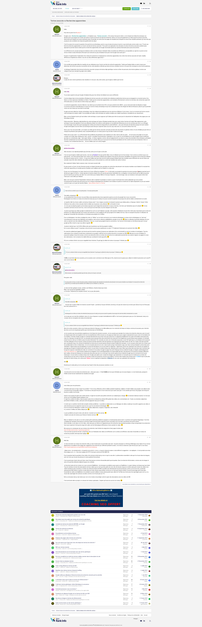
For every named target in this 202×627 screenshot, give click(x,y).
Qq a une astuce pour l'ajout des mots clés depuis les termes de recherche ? (75, 542)
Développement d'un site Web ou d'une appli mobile (78, 590)
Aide (142, 615)
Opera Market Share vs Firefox (96, 183)
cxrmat (57, 516)
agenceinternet (144, 604)
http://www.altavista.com (70, 351)
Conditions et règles (121, 615)
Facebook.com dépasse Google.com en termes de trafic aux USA (72, 593)
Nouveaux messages (57, 12)
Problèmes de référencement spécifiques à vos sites (79, 520)
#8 (150, 263)
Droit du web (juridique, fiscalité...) (74, 548)
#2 (150, 61)
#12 (150, 437)
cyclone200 (58, 539)
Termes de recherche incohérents (64, 528)
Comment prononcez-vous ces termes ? (66, 589)
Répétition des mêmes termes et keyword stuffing (69, 570)
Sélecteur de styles (56, 615)
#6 (150, 187)
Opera (106, 171)
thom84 (57, 604)
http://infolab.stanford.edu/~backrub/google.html (76, 430)
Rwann (57, 571)
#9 (150, 295)
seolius (57, 567)
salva (57, 576)
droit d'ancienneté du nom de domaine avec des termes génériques (73, 552)
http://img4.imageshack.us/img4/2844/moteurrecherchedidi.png (80, 447)
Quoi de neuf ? (76, 8)
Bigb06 (145, 581)
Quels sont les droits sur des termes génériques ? (68, 603)
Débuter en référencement (74, 516)
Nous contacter (112, 615)
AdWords (66, 530)
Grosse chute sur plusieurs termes (65, 561)
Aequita (145, 585)
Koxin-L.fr (145, 571)
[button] (82, 9)
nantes (57, 525)
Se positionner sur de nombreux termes (66, 533)
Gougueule (145, 595)
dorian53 (57, 590)
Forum (67, 8)
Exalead (78, 32)
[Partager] (148, 26)
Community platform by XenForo (92, 625)
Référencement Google (73, 525)
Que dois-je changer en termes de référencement (68, 598)
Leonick (145, 548)
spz (56, 530)
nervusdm (145, 576)
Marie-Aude (144, 516)
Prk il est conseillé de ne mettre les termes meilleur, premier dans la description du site (78, 556)
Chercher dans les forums (71, 12)
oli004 (57, 585)
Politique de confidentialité (133, 615)
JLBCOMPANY (59, 558)
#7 (150, 244)
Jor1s (57, 599)
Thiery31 (145, 530)
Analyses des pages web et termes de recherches (69, 538)
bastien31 (58, 544)
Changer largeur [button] (65, 615)
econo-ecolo (58, 581)
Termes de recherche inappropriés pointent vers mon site (70, 514)
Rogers (145, 558)
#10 (150, 368)
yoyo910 (57, 553)
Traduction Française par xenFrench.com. (113, 625)
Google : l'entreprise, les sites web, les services (74, 576)
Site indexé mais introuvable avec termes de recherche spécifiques (73, 519)
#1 (150, 26)
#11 (150, 382)
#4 (150, 88)
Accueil (145, 615)
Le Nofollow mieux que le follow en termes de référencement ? (72, 579)
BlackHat (145, 599)
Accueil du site (57, 8)
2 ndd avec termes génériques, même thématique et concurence (72, 584)
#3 (150, 74)
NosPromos (58, 534)
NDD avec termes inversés (62, 547)
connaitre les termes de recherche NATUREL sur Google (70, 524)
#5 (150, 145)
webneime (145, 590)
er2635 (57, 520)
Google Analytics (74, 539)
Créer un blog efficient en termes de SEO (66, 565)
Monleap (57, 562)
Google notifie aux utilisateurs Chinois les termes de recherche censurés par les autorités (79, 575)
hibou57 (53, 23)
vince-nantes (58, 548)
